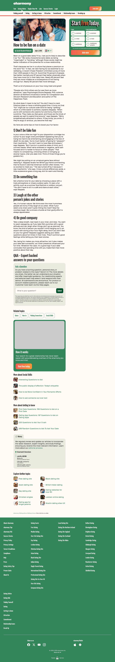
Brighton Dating (90, 531)
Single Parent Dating (37, 566)
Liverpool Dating (90, 553)
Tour (14, 8)
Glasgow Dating (90, 549)
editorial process (35, 448)
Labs (40, 8)
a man (77, 39)
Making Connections (36, 315)
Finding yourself (18, 13)
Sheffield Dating (90, 570)
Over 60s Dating (36, 583)
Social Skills (49, 315)
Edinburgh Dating (91, 544)
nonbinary (78, 44)
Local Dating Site (63, 523)
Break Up (6, 628)
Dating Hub (7, 597)
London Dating (90, 557)
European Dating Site (37, 587)
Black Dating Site (36, 557)
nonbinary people (93, 44)
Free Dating (34, 527)
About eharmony (8, 523)
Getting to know (37, 13)
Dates (16, 315)
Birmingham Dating (91, 527)
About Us (6, 574)
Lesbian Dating (35, 544)
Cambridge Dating (91, 540)
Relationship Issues (9, 623)
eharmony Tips (8, 527)
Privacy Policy (8, 540)
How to (24, 315)
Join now (95, 8)
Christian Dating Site (37, 549)
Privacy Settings (8, 544)
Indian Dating (35, 561)
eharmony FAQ (8, 531)
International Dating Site (38, 570)
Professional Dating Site (38, 574)
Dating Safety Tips (9, 566)
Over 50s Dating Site (37, 536)
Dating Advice (22, 8)
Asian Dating (34, 553)
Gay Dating (34, 540)
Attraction (47, 13)
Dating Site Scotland (64, 536)
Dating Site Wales (63, 540)
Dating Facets (35, 523)
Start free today (24, 366)
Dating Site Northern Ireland (66, 527)
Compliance (7, 553)
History (20, 436)
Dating (27, 13)
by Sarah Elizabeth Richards (23, 50)
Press (5, 561)
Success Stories (48, 8)
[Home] (22, 4)
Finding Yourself (8, 602)
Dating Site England (64, 531)
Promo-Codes (8, 570)
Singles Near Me (32, 8)
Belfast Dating (90, 523)
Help (5, 557)
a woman (78, 33)
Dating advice (23, 513)
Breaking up (81, 13)
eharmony (16, 513)
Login (56, 8)
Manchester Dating (91, 561)
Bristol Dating (90, 536)
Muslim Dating (35, 531)
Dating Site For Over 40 (38, 579)
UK (48, 50)
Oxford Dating (90, 566)
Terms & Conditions (9, 549)
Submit (60, 290)
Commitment (57, 13)
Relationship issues (69, 13)
